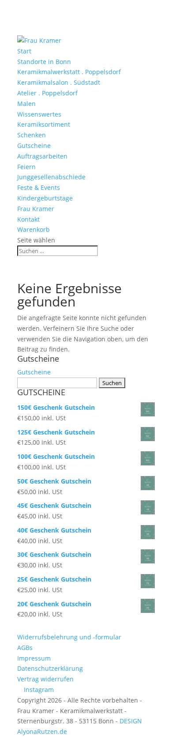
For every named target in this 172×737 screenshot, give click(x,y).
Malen (26, 103)
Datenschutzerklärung (50, 668)
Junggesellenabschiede (51, 177)
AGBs (25, 647)
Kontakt (28, 219)
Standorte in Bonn (44, 61)
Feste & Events (38, 187)
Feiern (26, 167)
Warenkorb (33, 229)
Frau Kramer (35, 208)
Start (24, 51)
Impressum (34, 658)
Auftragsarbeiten (42, 156)
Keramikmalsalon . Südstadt (58, 82)
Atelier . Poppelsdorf (47, 93)
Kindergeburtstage (45, 198)
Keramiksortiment (43, 124)
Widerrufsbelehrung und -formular (69, 637)
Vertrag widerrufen (45, 679)
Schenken (31, 135)
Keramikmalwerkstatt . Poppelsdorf (69, 72)
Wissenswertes (39, 114)
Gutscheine (34, 145)
